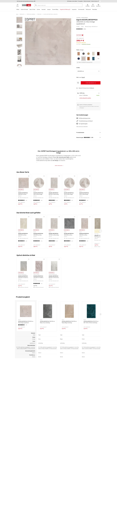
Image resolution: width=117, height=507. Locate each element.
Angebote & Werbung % (65, 9)
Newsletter (94, 9)
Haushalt (44, 9)
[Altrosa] (78, 53)
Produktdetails (80, 132)
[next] (19, 66)
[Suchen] (36, 5)
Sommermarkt (81, 9)
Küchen (38, 9)
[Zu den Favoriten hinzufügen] (78, 82)
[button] (19, 20)
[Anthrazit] (83, 53)
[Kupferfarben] (88, 58)
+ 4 (98, 58)
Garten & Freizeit (24, 9)
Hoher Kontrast (94, 1)
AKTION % (79, 35)
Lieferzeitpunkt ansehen (85, 98)
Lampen (49, 9)
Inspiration (74, 9)
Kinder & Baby (55, 9)
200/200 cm (81, 71)
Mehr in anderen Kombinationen (85, 62)
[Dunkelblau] (78, 58)
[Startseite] (17, 14)
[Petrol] (93, 58)
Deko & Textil (32, 9)
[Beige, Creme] (93, 53)
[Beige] (88, 53)
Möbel (18, 9)
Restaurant (88, 9)
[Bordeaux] (98, 53)
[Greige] (83, 58)
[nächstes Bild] (100, 231)
